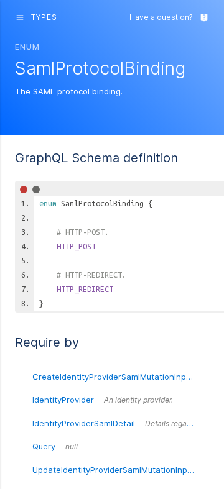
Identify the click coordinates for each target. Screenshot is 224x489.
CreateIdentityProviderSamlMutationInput (120, 377)
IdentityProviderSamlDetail (120, 423)
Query (55, 446)
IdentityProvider (102, 399)
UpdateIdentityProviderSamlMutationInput (120, 470)
